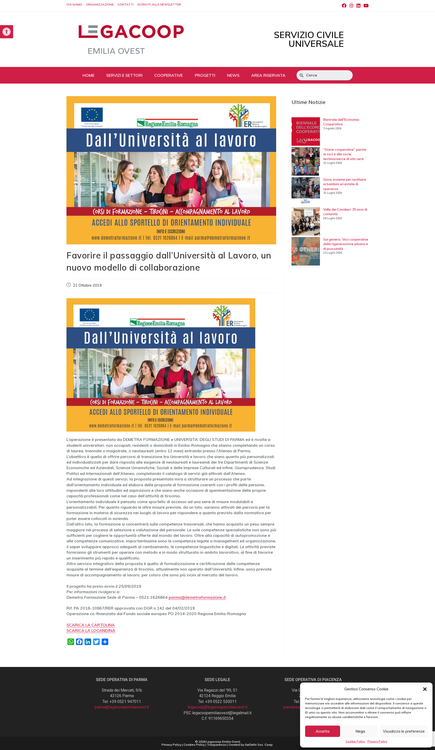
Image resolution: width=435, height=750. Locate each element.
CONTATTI (126, 4)
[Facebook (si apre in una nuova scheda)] (344, 5)
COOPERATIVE (168, 75)
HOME (88, 75)
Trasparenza (216, 744)
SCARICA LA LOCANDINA (90, 630)
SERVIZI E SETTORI (124, 75)
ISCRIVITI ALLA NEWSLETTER (159, 4)
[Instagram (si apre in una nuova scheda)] (351, 5)
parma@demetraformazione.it (197, 597)
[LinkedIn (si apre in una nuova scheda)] (358, 5)
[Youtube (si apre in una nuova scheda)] (365, 5)
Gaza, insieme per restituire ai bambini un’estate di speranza (344, 184)
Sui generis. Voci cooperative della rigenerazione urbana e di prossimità (345, 243)
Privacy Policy (377, 741)
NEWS (233, 75)
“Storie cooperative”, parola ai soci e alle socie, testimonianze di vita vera (344, 154)
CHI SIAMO (74, 4)
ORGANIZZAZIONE (100, 4)
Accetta (323, 731)
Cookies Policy (194, 744)
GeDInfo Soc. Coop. (259, 744)
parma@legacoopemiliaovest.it (122, 707)
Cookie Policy (355, 741)
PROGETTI (205, 75)
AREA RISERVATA (268, 75)
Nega (360, 731)
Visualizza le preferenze (404, 731)
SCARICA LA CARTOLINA (90, 624)
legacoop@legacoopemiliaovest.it (217, 707)
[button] (424, 689)
